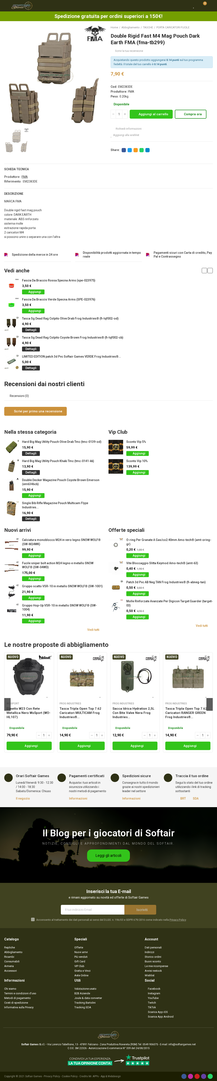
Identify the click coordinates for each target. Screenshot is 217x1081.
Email (136, 150)
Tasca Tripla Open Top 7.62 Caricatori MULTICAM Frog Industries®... (80, 713)
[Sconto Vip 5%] (115, 447)
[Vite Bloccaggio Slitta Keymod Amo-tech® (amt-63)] (115, 568)
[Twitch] (203, 1076)
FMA (131, 91)
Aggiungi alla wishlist (126, 135)
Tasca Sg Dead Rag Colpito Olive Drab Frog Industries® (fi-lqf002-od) (70, 318)
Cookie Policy (70, 1076)
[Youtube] (197, 1076)
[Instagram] (190, 1076)
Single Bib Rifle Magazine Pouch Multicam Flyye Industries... (55, 505)
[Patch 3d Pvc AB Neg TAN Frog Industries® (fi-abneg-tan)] (115, 587)
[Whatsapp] (210, 1076)
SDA (196, 798)
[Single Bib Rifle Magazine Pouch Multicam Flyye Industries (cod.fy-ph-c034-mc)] (11, 508)
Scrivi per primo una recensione (37, 411)
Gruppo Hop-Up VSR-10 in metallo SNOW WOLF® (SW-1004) (59, 607)
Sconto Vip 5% (136, 441)
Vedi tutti (93, 629)
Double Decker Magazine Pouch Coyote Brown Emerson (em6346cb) (60, 482)
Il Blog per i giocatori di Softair (109, 833)
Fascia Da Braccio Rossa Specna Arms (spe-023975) (58, 280)
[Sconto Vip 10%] (115, 466)
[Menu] (6, 5)
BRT (183, 798)
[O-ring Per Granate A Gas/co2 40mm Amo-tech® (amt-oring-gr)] (115, 545)
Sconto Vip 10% (137, 461)
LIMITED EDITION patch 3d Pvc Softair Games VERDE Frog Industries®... (71, 356)
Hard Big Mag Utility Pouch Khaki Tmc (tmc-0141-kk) (58, 461)
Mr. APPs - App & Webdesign (105, 1076)
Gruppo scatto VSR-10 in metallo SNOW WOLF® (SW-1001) (62, 586)
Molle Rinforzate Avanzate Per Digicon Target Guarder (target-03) (169, 603)
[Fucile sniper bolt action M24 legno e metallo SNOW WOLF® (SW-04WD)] (11, 568)
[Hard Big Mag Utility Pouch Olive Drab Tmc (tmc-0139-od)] (11, 447)
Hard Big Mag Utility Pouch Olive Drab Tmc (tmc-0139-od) (62, 441)
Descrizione (13, 193)
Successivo (209, 27)
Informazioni (78, 798)
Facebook (124, 150)
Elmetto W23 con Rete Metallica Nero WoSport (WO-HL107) (28, 713)
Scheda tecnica (16, 169)
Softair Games (33, 1076)
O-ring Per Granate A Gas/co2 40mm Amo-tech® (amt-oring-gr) (168, 542)
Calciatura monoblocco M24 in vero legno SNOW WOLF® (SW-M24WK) (61, 542)
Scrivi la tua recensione (129, 50)
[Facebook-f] (183, 1076)
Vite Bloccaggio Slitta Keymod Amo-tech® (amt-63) (162, 563)
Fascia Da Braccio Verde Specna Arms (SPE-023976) (58, 299)
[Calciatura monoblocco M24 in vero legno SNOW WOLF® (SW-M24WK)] (11, 545)
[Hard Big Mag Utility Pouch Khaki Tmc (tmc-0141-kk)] (11, 466)
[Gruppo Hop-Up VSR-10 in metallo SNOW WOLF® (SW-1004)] (11, 611)
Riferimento (12, 181)
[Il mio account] (211, 5)
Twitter (130, 150)
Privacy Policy (178, 919)
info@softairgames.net (182, 1044)
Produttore (11, 176)
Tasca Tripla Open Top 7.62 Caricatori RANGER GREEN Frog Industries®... (186, 713)
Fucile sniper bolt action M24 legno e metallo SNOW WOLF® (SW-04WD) (57, 565)
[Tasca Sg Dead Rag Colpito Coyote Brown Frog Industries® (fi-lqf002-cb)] (11, 343)
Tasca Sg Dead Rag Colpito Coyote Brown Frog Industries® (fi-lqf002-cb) (72, 337)
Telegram (147, 150)
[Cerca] (186, 5)
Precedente (199, 27)
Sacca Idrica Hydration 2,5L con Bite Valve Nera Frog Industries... (133, 713)
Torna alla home (204, 27)
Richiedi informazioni (128, 128)
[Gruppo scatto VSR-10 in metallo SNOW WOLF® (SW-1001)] (11, 591)
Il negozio (23, 798)
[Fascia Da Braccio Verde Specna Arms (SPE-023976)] (11, 305)
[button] (204, 270)
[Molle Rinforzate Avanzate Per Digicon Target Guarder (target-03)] (115, 606)
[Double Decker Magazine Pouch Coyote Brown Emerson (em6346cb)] (11, 485)
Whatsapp (141, 150)
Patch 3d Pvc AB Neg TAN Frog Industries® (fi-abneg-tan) (166, 582)
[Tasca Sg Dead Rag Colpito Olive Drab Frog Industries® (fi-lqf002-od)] (11, 324)
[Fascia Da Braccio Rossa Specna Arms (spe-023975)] (11, 285)
